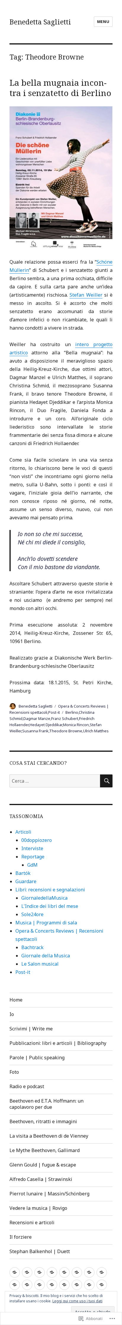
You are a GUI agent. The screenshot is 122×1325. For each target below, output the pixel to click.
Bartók (22, 873)
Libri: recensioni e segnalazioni (50, 889)
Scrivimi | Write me (31, 1028)
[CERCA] (106, 780)
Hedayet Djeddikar (46, 724)
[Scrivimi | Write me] (39, 1272)
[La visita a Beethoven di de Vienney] (27, 1285)
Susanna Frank (35, 730)
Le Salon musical (40, 964)
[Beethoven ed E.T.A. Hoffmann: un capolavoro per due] (102, 1272)
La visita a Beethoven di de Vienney (48, 1136)
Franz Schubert (64, 718)
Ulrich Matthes (96, 730)
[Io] (27, 1272)
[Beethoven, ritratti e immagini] (14, 1285)
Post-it (54, 712)
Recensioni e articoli (31, 1222)
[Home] (14, 1272)
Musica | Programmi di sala (46, 922)
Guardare (25, 881)
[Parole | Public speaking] (64, 1272)
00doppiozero (36, 840)
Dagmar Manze (36, 718)
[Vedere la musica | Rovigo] (89, 1285)
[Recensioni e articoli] (102, 1285)
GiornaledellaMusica (44, 898)
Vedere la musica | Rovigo (38, 1208)
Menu (103, 21)
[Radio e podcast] (89, 1272)
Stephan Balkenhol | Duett (39, 1251)
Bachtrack (32, 947)
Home (16, 1000)
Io (11, 1014)
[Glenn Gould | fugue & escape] (52, 1285)
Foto (14, 1072)
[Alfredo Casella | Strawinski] (64, 1285)
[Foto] (77, 1272)
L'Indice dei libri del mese (49, 906)
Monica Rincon (76, 724)
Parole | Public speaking (37, 1057)
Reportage (32, 856)
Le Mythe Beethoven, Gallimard (44, 1150)
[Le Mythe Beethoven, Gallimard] (39, 1285)
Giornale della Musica (45, 955)
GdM (32, 865)
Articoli (23, 832)
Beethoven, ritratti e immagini (43, 1121)
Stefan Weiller (86, 295)
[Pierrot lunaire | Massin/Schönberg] (77, 1285)
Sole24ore (32, 914)
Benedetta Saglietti (40, 22)
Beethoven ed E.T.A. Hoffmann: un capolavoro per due (46, 1104)
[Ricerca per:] (54, 781)
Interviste (32, 848)
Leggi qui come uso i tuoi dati (77, 1300)
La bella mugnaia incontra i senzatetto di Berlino (60, 87)
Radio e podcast (26, 1086)
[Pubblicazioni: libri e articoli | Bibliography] (52, 1272)
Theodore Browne (65, 730)
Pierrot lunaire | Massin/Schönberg (49, 1193)
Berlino (71, 712)
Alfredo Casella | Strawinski (40, 1179)
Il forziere (20, 1237)
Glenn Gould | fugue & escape (42, 1165)
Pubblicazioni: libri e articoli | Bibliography (57, 1043)
